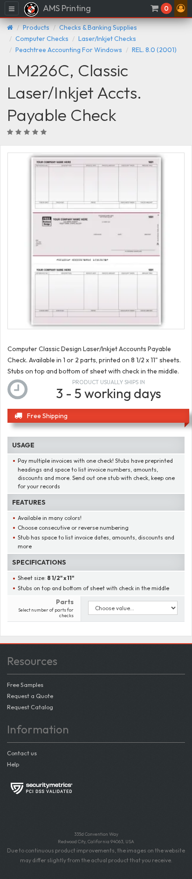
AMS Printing (66, 8)
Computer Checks (42, 38)
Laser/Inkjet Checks (107, 38)
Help (13, 764)
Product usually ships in (108, 382)
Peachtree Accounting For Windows (68, 50)
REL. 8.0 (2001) (154, 50)
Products (36, 27)
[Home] (10, 27)
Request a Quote (30, 695)
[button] (180, 8)
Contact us (22, 753)
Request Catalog (30, 707)
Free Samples (25, 684)
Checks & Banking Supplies (98, 27)
